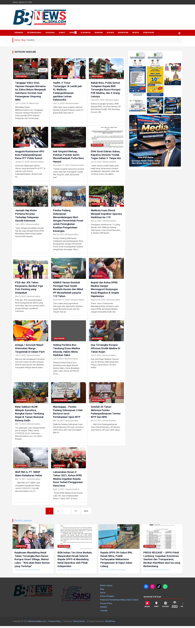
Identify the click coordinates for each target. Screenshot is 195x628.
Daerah (73, 33)
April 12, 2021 (58, 489)
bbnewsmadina (72, 103)
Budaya (110, 33)
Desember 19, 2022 (61, 300)
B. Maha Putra (33, 103)
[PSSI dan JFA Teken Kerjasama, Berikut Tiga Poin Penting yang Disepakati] (30, 268)
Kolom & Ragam (107, 596)
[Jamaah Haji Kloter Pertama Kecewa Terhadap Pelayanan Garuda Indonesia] (30, 196)
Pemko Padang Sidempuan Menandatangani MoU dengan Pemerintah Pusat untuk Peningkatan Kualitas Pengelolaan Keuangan (68, 220)
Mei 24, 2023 (58, 234)
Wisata (135, 33)
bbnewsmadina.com (37, 621)
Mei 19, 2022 (20, 424)
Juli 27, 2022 (20, 355)
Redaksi (103, 607)
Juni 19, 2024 (58, 103)
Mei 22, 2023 (96, 221)
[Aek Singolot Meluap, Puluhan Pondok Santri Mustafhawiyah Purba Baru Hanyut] (68, 137)
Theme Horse (79, 621)
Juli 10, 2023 (96, 162)
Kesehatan (123, 33)
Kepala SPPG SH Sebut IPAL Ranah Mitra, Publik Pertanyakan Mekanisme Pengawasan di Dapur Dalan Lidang (116, 559)
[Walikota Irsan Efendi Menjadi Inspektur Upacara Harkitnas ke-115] (106, 196)
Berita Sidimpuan (60, 76)
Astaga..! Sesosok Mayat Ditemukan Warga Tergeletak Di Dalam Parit (30, 348)
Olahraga (86, 33)
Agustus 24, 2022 (98, 300)
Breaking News (21, 546)
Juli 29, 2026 (20, 570)
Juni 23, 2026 (106, 570)
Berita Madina (21, 76)
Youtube (103, 610)
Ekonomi (99, 33)
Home (102, 592)
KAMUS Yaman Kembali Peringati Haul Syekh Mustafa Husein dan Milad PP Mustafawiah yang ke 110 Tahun (68, 289)
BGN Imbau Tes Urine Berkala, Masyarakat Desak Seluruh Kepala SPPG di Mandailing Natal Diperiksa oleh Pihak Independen (75, 559)
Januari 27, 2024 (22, 162)
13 (76, 511)
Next (86, 511)
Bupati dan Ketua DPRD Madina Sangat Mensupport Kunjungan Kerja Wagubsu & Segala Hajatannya (105, 289)
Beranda (19, 33)
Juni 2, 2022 (58, 359)
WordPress (110, 621)
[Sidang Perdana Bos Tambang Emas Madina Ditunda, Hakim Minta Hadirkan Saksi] (68, 330)
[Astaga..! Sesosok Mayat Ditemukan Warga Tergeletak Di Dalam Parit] (30, 330)
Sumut (62, 33)
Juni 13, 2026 (149, 570)
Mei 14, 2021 (20, 479)
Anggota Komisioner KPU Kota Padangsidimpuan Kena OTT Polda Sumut (29, 155)
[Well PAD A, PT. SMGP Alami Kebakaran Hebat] (30, 457)
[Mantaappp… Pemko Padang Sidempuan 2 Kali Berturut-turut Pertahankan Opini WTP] (68, 392)
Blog (102, 589)
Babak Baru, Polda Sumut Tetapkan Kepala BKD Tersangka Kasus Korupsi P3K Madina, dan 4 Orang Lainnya (105, 89)
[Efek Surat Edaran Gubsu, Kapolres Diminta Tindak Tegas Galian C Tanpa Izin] (106, 137)
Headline (19, 276)
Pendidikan (148, 33)
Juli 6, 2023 (20, 224)
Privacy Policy (106, 603)
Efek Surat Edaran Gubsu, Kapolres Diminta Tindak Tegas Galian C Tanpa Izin (106, 155)
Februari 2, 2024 (97, 100)
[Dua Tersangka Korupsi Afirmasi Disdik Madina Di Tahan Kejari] (106, 330)
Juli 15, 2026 (20, 103)
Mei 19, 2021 (96, 421)
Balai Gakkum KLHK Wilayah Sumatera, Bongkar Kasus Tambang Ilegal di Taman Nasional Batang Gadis (29, 413)
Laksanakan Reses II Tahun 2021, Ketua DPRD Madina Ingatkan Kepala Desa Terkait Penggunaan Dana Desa (68, 478)
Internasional (34, 33)
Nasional (50, 33)
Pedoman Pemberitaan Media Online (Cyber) (119, 600)
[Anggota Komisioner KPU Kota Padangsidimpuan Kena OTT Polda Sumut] (30, 137)
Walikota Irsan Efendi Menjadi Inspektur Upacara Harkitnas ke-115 (106, 214)
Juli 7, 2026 (62, 570)
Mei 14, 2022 (58, 421)
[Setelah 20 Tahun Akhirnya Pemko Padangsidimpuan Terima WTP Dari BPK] (106, 392)
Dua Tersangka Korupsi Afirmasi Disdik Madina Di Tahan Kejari (105, 348)
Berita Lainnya (23, 520)
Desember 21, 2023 (61, 165)
